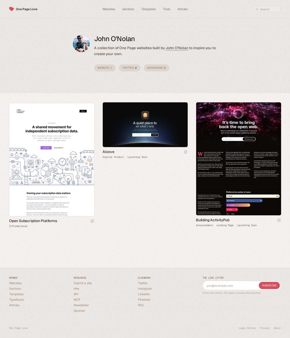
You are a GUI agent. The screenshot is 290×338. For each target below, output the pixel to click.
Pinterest (144, 299)
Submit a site (83, 283)
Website (103, 68)
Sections (15, 288)
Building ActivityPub (212, 220)
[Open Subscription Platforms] (51, 159)
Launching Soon (137, 157)
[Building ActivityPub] (238, 159)
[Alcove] (145, 124)
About (277, 328)
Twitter (128, 68)
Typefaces (16, 299)
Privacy (265, 328)
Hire (76, 288)
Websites (15, 283)
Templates (16, 294)
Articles (14, 305)
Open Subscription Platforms (33, 220)
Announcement (204, 225)
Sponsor (79, 310)
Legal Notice (247, 328)
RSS (141, 305)
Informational (18, 226)
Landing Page (224, 225)
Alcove (108, 151)
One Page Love (26, 9)
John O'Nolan (177, 48)
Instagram (155, 68)
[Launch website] (185, 152)
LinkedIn (144, 294)
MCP (77, 299)
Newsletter (81, 305)
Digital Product (113, 157)
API (76, 294)
